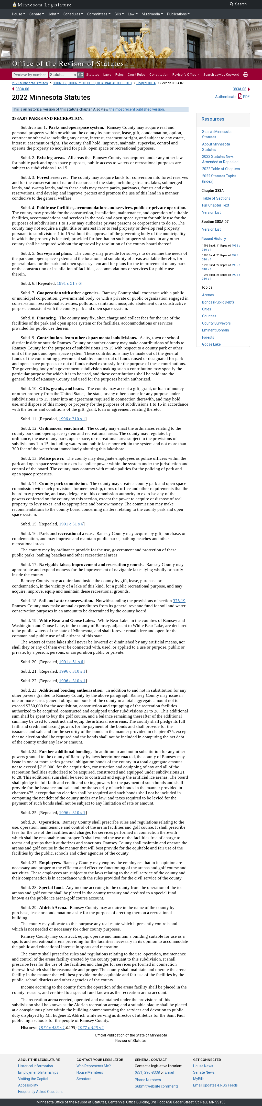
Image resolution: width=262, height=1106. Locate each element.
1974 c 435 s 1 (52, 1027)
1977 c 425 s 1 (91, 1027)
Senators (84, 1079)
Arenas (208, 295)
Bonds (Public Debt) (218, 302)
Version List (211, 212)
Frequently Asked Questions (40, 1092)
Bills (118, 14)
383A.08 (239, 89)
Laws (107, 74)
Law (131, 14)
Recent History (213, 239)
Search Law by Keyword (221, 74)
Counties (209, 316)
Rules (119, 74)
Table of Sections (216, 198)
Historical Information (35, 1066)
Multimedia (151, 14)
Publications (177, 14)
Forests (208, 337)
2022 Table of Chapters (221, 169)
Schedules (71, 14)
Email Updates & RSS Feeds (215, 1085)
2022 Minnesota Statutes (30, 83)
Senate (35, 14)
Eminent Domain (215, 330)
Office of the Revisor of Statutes (68, 63)
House (17, 14)
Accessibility (28, 1085)
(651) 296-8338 (147, 1072)
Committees (97, 14)
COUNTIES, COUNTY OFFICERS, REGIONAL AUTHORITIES (92, 83)
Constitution (158, 74)
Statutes (92, 74)
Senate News (204, 1072)
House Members (90, 1072)
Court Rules (136, 74)
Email (169, 1072)
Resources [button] (213, 119)
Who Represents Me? (94, 1066)
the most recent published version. (137, 109)
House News (203, 1066)
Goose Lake (211, 344)
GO (80, 74)
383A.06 (22, 89)
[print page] (245, 74)
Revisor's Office (184, 74)
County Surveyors (216, 323)
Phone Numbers (148, 1080)
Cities (206, 309)
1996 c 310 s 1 (72, 418)
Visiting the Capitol (33, 1079)
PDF (245, 97)
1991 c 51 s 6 (69, 283)
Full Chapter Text (215, 205)
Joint (52, 14)
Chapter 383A (146, 83)
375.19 (179, 600)
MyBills (198, 1079)
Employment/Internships (38, 1072)
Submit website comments (157, 1086)
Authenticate (225, 97)
